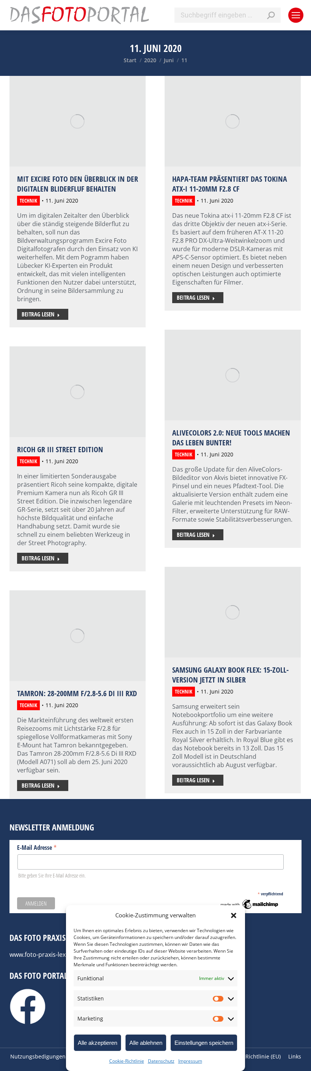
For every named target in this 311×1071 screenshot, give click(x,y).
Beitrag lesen (38, 314)
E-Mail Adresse (37, 847)
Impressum (190, 1061)
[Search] (271, 15)
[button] (233, 915)
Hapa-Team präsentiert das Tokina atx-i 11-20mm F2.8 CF (229, 184)
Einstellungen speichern (203, 1043)
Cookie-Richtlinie (126, 1061)
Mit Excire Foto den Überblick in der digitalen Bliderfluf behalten (77, 184)
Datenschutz (161, 1061)
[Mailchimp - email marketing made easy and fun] (250, 908)
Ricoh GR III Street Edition (60, 449)
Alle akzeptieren (97, 1043)
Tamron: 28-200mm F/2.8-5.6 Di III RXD (77, 693)
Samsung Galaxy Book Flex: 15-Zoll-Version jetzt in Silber (230, 675)
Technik (28, 200)
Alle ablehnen (145, 1043)
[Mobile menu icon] (295, 15)
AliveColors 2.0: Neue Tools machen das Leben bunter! (231, 438)
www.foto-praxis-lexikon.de (47, 954)
